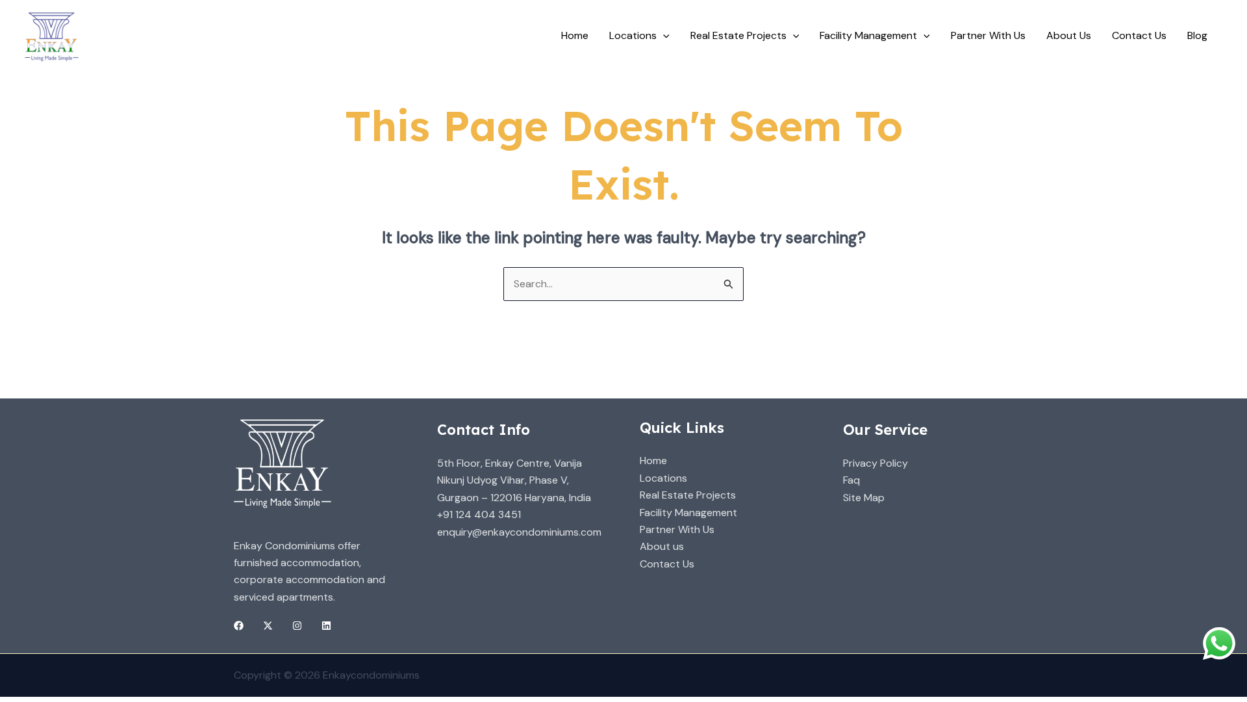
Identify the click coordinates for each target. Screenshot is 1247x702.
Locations (633, 35)
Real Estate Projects (688, 495)
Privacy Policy (875, 463)
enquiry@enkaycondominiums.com (519, 532)
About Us (1068, 35)
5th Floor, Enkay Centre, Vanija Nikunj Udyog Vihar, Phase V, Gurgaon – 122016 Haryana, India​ (514, 480)
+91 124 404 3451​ (479, 514)
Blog (1197, 35)
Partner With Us (988, 35)
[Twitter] (268, 625)
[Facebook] (239, 625)
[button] (663, 35)
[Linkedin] (326, 625)
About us (662, 546)
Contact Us (1139, 35)
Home (574, 35)
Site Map (864, 497)
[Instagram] (297, 625)
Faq (851, 480)
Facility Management (688, 512)
